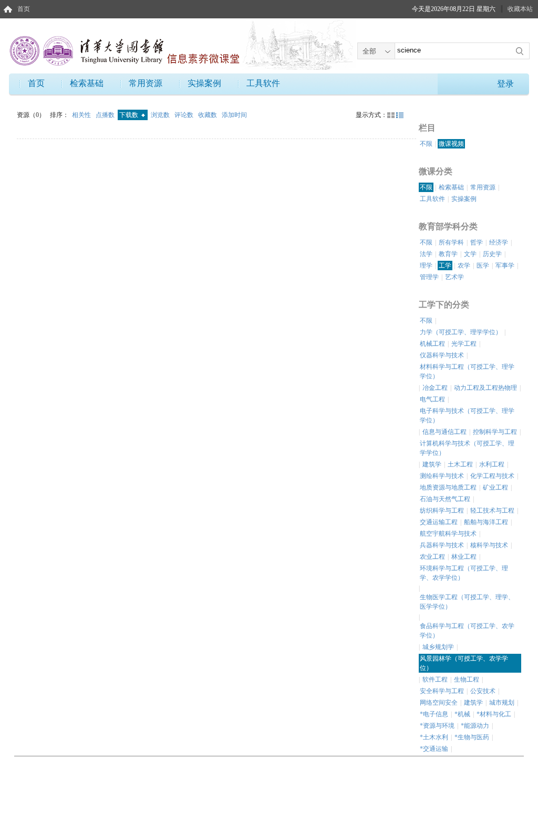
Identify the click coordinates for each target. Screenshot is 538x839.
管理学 (429, 277)
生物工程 (466, 679)
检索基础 (87, 83)
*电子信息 (434, 714)
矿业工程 (495, 487)
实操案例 (204, 83)
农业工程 (432, 556)
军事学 (504, 265)
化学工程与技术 (492, 476)
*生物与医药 (471, 737)
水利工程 (491, 464)
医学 (483, 265)
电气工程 (432, 399)
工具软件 (263, 83)
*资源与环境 (437, 725)
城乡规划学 (438, 647)
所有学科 (451, 242)
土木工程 (460, 464)
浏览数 (161, 115)
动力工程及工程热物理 (485, 387)
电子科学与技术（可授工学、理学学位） (467, 415)
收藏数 (208, 115)
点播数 (106, 115)
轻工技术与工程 (492, 510)
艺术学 (454, 277)
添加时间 (234, 115)
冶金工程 (435, 387)
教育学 (448, 254)
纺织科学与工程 (442, 510)
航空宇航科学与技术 (448, 533)
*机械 (462, 714)
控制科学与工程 (495, 432)
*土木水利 (434, 737)
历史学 (492, 254)
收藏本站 (520, 9)
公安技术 (482, 691)
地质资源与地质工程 (448, 487)
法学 (426, 254)
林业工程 (464, 556)
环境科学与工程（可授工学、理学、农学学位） (464, 573)
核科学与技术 (489, 545)
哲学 (476, 242)
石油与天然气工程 (445, 499)
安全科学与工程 (442, 691)
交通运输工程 (439, 522)
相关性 (82, 115)
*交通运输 (434, 748)
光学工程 (464, 343)
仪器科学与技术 (442, 355)
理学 (426, 265)
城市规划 (501, 702)
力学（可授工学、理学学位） (461, 332)
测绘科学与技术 (442, 476)
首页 (23, 9)
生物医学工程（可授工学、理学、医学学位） (467, 601)
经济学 (498, 242)
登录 (505, 83)
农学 (464, 265)
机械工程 (432, 343)
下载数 (129, 115)
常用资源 (145, 83)
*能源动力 (475, 725)
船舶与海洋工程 (486, 522)
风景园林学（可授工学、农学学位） (464, 663)
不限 (426, 143)
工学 (445, 265)
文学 (470, 254)
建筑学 (431, 464)
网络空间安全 (439, 702)
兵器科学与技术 (442, 545)
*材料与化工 (494, 714)
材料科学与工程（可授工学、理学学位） (467, 371)
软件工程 (435, 679)
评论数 (184, 115)
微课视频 (451, 143)
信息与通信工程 (444, 432)
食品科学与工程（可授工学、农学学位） (467, 630)
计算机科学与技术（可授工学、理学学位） (467, 448)
